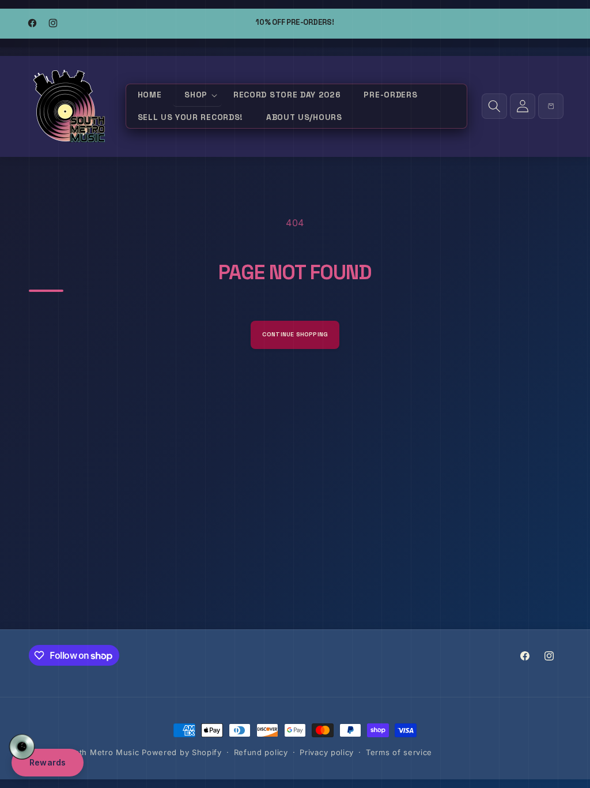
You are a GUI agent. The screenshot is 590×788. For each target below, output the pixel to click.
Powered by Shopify (182, 752)
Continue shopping (295, 334)
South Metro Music (102, 752)
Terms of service (399, 752)
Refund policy (261, 752)
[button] (197, 95)
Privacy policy (327, 752)
